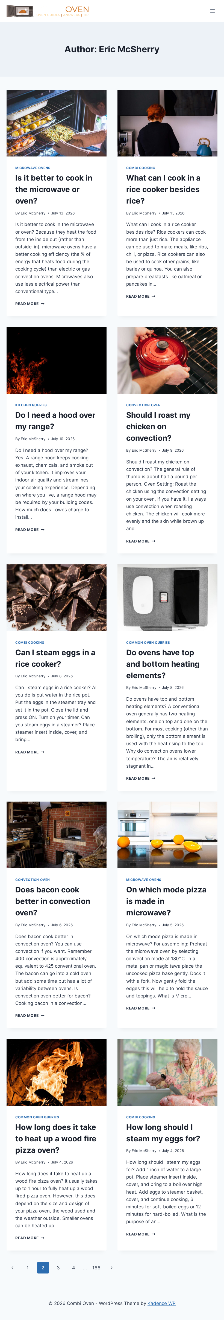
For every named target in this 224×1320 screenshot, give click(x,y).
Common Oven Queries (148, 642)
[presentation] (57, 123)
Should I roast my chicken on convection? (158, 426)
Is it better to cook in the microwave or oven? (53, 189)
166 (96, 1267)
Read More (30, 303)
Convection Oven (143, 405)
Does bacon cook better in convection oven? (52, 901)
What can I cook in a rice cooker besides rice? (163, 189)
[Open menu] (212, 11)
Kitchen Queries (31, 405)
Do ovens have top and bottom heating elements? (163, 664)
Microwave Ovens (33, 168)
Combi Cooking (140, 168)
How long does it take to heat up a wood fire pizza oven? (55, 1138)
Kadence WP (162, 1303)
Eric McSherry (33, 213)
